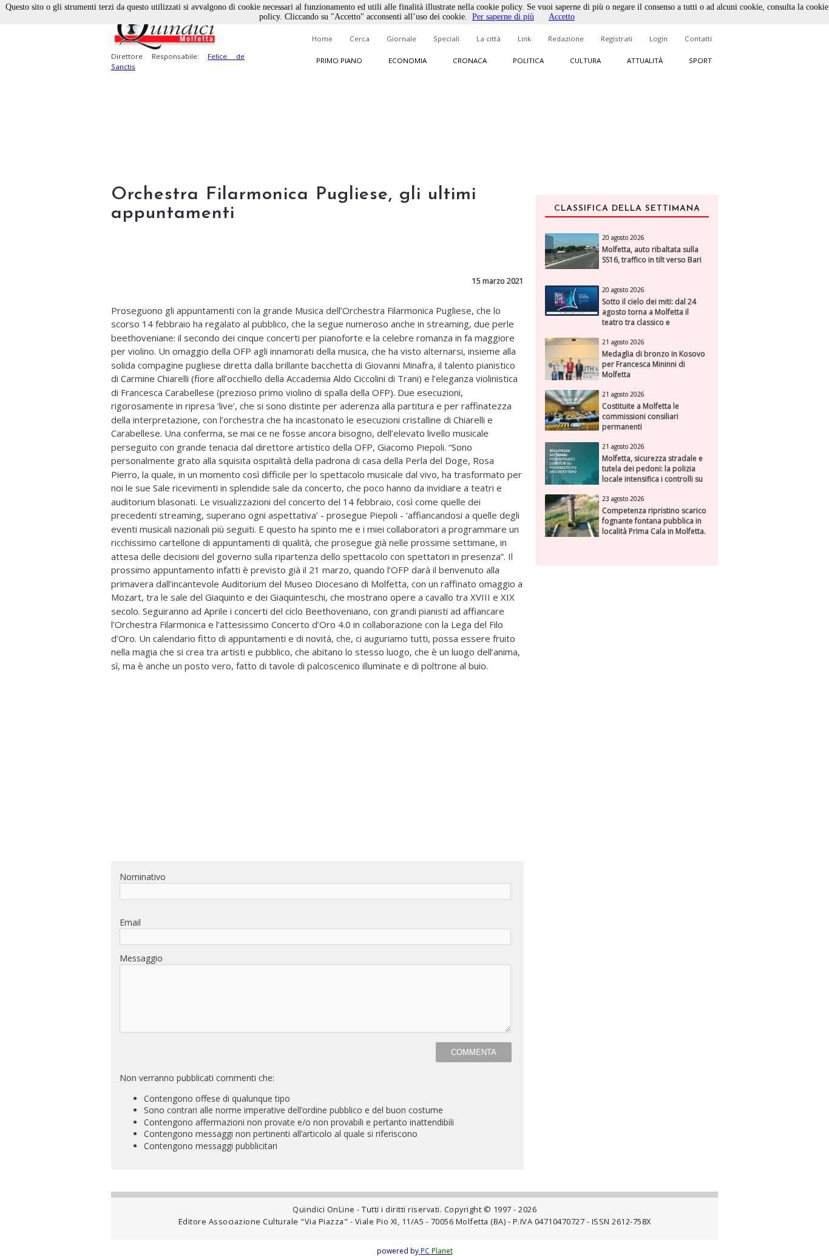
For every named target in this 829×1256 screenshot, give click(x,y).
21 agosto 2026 (623, 342)
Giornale (401, 38)
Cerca (360, 38)
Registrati (616, 38)
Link (524, 38)
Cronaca (470, 60)
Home (322, 38)
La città (488, 38)
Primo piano (339, 60)
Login (658, 38)
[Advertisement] (317, 766)
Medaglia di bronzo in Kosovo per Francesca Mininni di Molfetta (653, 364)
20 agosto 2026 (623, 237)
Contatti (698, 38)
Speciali (446, 38)
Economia (407, 60)
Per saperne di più (503, 16)
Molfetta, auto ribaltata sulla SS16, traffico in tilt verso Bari (652, 255)
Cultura (585, 60)
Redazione (566, 38)
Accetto (562, 16)
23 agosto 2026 (623, 498)
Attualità (645, 60)
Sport (700, 60)
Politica (528, 60)
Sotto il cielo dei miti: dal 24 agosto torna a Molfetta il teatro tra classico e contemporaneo (649, 317)
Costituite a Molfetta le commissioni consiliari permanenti (640, 416)
